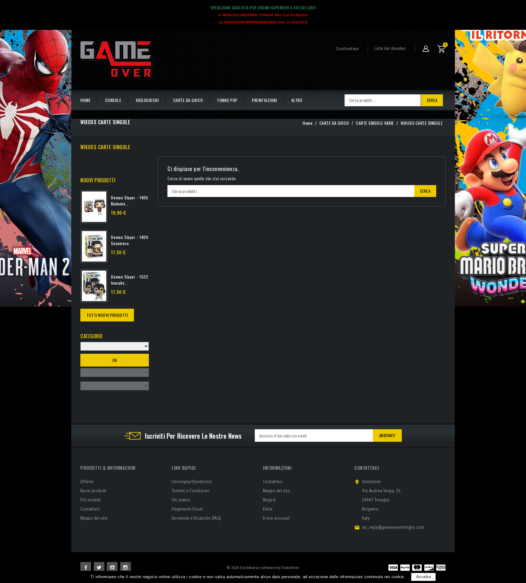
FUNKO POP (227, 100)
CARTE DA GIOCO (188, 100)
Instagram (125, 567)
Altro (297, 100)
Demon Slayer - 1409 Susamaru (129, 240)
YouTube (112, 567)
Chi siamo (181, 499)
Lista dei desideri (390, 48)
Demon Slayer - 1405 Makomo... (129, 200)
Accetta (423, 576)
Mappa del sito (93, 518)
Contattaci (90, 509)
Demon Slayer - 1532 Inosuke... (129, 279)
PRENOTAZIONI (264, 100)
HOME (85, 100)
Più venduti (90, 499)
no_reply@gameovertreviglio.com (393, 527)
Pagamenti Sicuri (187, 509)
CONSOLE (113, 100)
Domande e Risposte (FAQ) (196, 518)
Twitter (99, 567)
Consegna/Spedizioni (192, 481)
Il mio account (276, 518)
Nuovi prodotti (93, 490)
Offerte (86, 481)
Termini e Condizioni (190, 490)
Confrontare (347, 49)
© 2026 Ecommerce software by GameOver (263, 567)
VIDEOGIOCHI (147, 100)
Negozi (269, 499)
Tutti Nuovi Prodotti (107, 315)
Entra (267, 509)
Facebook (85, 567)
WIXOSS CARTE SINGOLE (105, 147)
